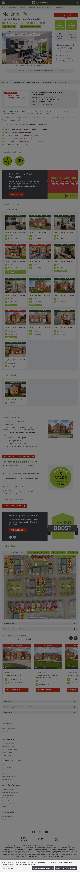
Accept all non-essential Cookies (43, 868)
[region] (40, 866)
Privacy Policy (32, 864)
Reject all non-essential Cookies (66, 868)
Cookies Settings (8, 868)
